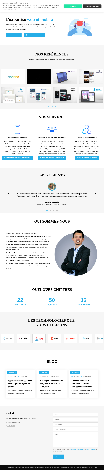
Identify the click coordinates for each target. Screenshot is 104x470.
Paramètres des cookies (92, 6)
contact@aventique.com (14, 422)
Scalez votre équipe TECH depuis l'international (51, 137)
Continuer (73, 6)
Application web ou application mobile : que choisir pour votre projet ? (20, 383)
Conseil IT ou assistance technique (87, 137)
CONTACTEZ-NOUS (14, 35)
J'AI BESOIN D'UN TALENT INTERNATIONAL (52, 157)
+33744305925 (11, 426)
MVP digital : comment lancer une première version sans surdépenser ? (51, 383)
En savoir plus (12, 9)
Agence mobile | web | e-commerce (17, 137)
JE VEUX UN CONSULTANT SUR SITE (87, 157)
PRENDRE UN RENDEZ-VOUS (35, 35)
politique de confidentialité (77, 449)
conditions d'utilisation (91, 449)
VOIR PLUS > (52, 106)
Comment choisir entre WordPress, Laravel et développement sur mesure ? (82, 383)
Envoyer (58, 456)
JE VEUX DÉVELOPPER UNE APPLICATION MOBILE (17, 157)
